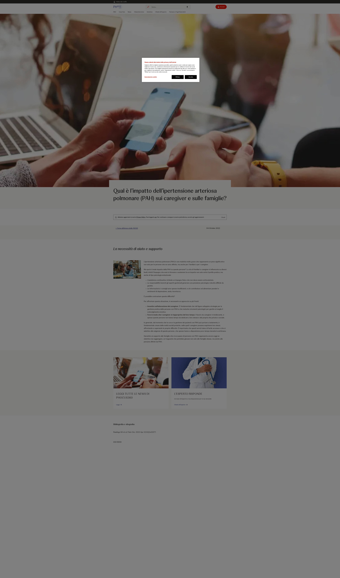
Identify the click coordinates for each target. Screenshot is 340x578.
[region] (170, 70)
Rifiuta (178, 77)
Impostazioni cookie (150, 77)
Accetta (191, 77)
